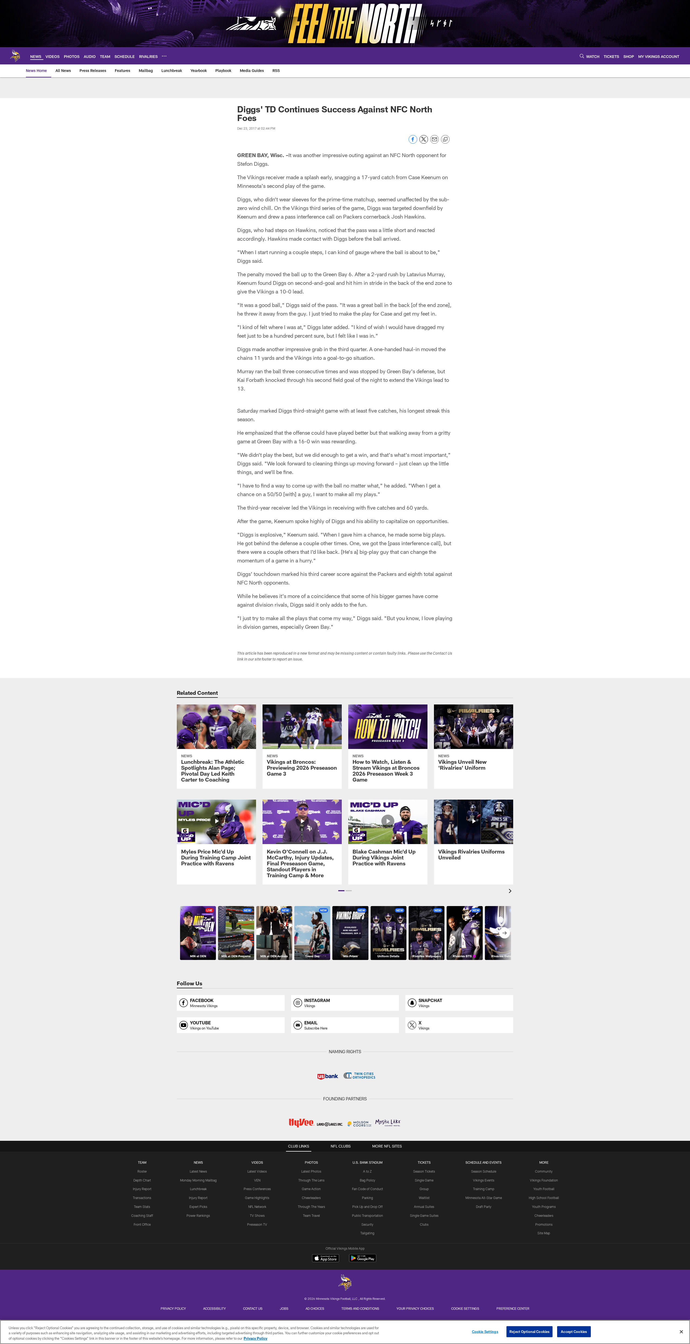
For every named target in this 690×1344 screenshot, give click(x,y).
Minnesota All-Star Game (483, 1198)
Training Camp (483, 1189)
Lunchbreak (198, 1189)
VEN (257, 1180)
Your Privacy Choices (415, 1308)
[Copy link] (445, 139)
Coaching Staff (142, 1215)
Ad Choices (315, 1308)
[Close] (681, 1332)
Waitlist (424, 1198)
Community (544, 1171)
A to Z (367, 1171)
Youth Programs (544, 1206)
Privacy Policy (173, 1308)
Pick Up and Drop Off (367, 1206)
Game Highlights (257, 1198)
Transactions (142, 1198)
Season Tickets (424, 1171)
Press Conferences (257, 1189)
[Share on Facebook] (413, 142)
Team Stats (142, 1206)
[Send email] (434, 142)
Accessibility (214, 1308)
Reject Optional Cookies (529, 1331)
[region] (345, 1332)
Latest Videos (257, 1171)
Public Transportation (367, 1215)
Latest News (198, 1171)
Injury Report (142, 1189)
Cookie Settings (465, 1308)
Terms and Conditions (360, 1308)
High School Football (544, 1198)
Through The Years (311, 1206)
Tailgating (367, 1233)
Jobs (284, 1308)
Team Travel (311, 1215)
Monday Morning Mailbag (198, 1180)
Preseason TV (257, 1224)
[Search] (582, 56)
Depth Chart (142, 1180)
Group (424, 1189)
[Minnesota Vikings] (345, 1283)
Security (367, 1224)
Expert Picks (198, 1206)
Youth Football (543, 1189)
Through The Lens (311, 1180)
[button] (341, 891)
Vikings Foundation (544, 1180)
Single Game (424, 1180)
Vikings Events (483, 1180)
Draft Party (483, 1206)
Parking (367, 1198)
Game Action (311, 1189)
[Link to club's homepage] (15, 55)
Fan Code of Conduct (367, 1189)
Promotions (544, 1224)
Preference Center (512, 1308)
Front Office (142, 1224)
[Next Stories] (504, 933)
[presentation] (511, 891)
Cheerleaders (311, 1198)
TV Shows (257, 1215)
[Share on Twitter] (423, 142)
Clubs (424, 1224)
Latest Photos (311, 1171)
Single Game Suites (424, 1215)
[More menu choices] (164, 56)
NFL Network (257, 1206)
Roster (142, 1171)
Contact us (253, 1308)
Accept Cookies (574, 1331)
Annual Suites (424, 1206)
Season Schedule (483, 1171)
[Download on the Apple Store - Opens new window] (325, 1258)
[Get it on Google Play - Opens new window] (362, 1260)
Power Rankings (198, 1215)
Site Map (543, 1233)
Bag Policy (367, 1180)
